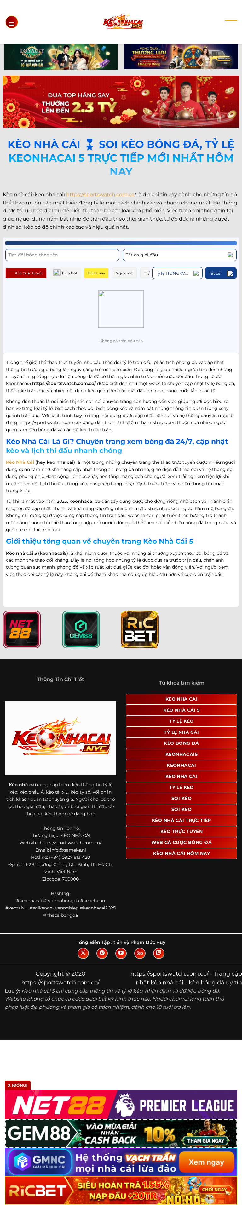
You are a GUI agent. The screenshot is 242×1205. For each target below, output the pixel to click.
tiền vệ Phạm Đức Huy (139, 942)
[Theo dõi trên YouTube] (121, 953)
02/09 (149, 273)
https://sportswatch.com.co (100, 195)
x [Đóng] (17, 1085)
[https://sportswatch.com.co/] (122, 22)
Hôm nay (96, 273)
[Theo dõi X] (83, 953)
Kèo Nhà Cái (20, 462)
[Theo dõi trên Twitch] (158, 953)
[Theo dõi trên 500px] (140, 953)
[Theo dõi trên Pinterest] (102, 953)
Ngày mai (124, 273)
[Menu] (11, 22)
